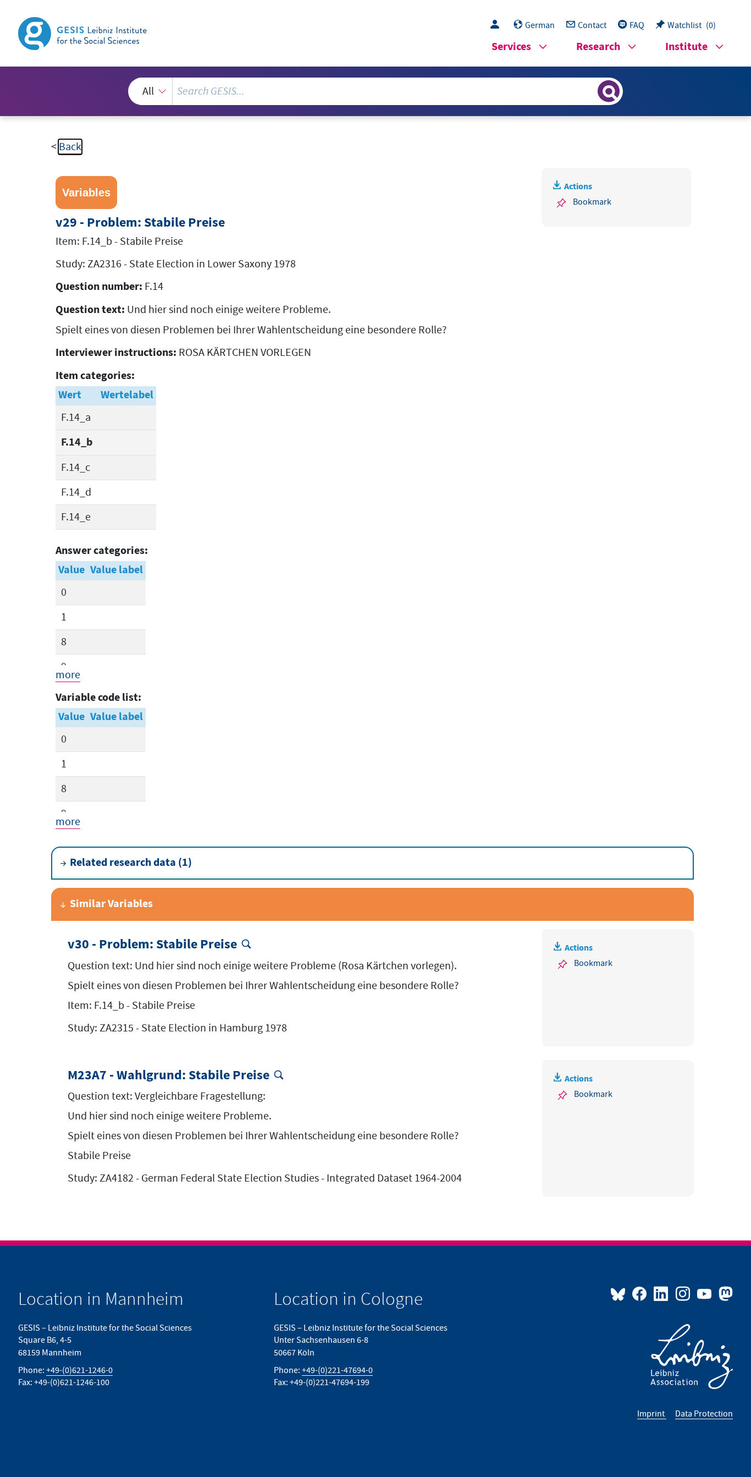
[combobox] (375, 91)
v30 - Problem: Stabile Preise (152, 945)
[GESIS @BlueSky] (620, 1293)
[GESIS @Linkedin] (661, 1293)
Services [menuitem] (511, 47)
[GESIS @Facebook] (640, 1293)
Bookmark (592, 201)
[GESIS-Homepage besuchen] (83, 32)
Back (70, 147)
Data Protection (704, 1413)
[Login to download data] (497, 25)
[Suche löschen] (588, 90)
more (68, 675)
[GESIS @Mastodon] (724, 1293)
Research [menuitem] (598, 47)
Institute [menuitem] (686, 47)
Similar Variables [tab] (111, 904)
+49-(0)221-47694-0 (337, 1370)
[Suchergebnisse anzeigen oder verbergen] (608, 91)
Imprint (651, 1413)
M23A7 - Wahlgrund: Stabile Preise (168, 1076)
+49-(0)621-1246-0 (79, 1370)
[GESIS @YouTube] (705, 1293)
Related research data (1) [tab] (131, 862)
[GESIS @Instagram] (683, 1293)
